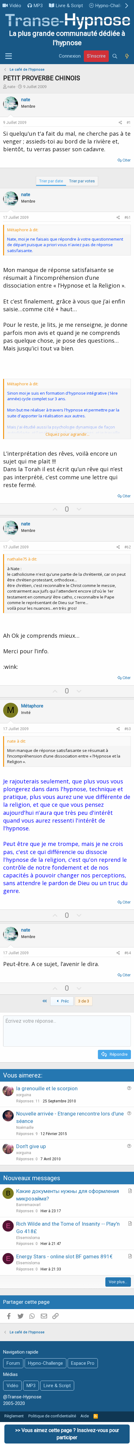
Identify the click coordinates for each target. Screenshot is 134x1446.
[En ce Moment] (127, 56)
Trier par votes (82, 181)
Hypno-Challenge (112, 5)
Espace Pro (82, 1363)
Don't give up (31, 1146)
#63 (127, 729)
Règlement (14, 1416)
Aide (84, 1416)
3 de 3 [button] (83, 1001)
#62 (127, 547)
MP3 (38, 5)
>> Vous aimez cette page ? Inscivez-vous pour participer (67, 1433)
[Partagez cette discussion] (120, 122)
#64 (127, 953)
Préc (64, 1001)
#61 (127, 217)
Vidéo (15, 5)
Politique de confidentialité (52, 1416)
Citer (126, 160)
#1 (129, 122)
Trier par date (51, 181)
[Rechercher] (115, 56)
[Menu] (8, 56)
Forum (13, 1363)
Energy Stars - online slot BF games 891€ (64, 1256)
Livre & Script (69, 5)
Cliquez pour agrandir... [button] (67, 434)
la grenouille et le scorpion (47, 1088)
